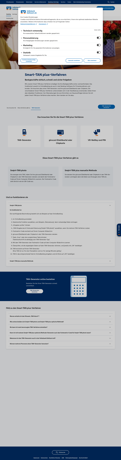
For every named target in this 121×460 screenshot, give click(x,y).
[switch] (99, 38)
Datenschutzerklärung (28, 24)
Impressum (42, 24)
